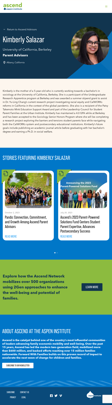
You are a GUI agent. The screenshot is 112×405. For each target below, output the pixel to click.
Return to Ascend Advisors (22, 29)
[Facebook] (51, 395)
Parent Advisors (15, 55)
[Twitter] (56, 395)
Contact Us (24, 392)
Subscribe (11, 392)
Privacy (13, 397)
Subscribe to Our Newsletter (17, 365)
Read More (11, 236)
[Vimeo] (60, 395)
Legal (23, 397)
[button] (54, 252)
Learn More (92, 287)
